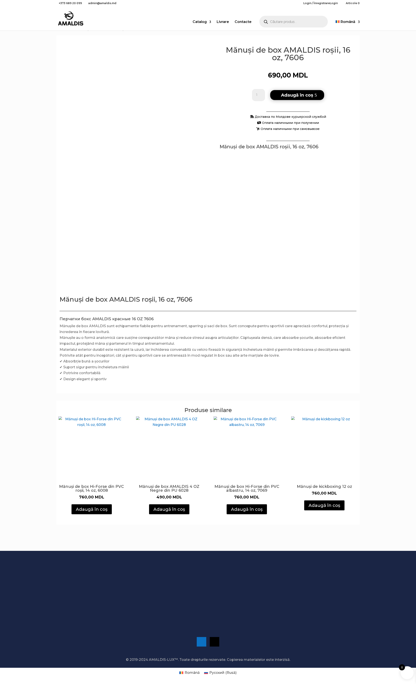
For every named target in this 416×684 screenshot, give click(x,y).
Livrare (223, 22)
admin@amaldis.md (290, 605)
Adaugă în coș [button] (91, 509)
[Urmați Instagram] (214, 642)
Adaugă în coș (297, 95)
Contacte (243, 22)
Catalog (200, 22)
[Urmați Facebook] (201, 642)
